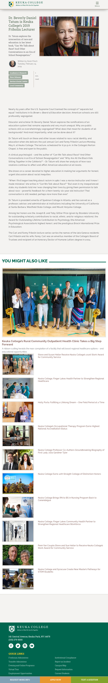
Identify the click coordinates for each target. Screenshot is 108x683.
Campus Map (60, 665)
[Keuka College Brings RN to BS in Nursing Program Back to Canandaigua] (18, 507)
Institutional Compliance (65, 657)
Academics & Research (18, 73)
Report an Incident (63, 661)
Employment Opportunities (20, 673)
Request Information (64, 669)
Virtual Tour (14, 669)
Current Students (62, 673)
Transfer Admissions (18, 661)
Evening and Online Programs (22, 665)
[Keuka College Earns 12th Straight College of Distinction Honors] (18, 483)
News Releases (15, 77)
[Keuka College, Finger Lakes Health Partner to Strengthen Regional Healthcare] (18, 388)
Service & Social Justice (18, 81)
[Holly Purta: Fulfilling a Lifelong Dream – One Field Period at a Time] (18, 412)
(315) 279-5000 (16, 639)
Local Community (16, 85)
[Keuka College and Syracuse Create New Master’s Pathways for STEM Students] (18, 579)
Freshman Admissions (18, 657)
